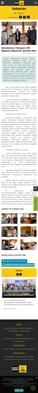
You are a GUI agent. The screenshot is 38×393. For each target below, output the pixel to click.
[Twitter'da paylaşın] (24, 17)
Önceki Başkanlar (13, 331)
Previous (17, 274)
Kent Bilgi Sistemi (10, 356)
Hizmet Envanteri (29, 338)
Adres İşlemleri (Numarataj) (24, 356)
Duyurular (19, 349)
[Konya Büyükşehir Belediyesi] (19, 3)
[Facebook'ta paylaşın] (20, 17)
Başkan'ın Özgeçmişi (11, 328)
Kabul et (19, 390)
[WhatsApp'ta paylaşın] (28, 17)
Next (20, 274)
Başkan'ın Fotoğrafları (26, 328)
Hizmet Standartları (19, 341)
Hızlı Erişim (36, 203)
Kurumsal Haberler (29, 349)
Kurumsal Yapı (7, 338)
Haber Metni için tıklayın (15, 261)
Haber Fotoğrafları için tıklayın (19, 265)
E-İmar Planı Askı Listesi (26, 359)
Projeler (5, 349)
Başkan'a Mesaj (25, 331)
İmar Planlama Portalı (11, 359)
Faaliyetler (12, 349)
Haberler (21, 13)
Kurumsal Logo (18, 338)
